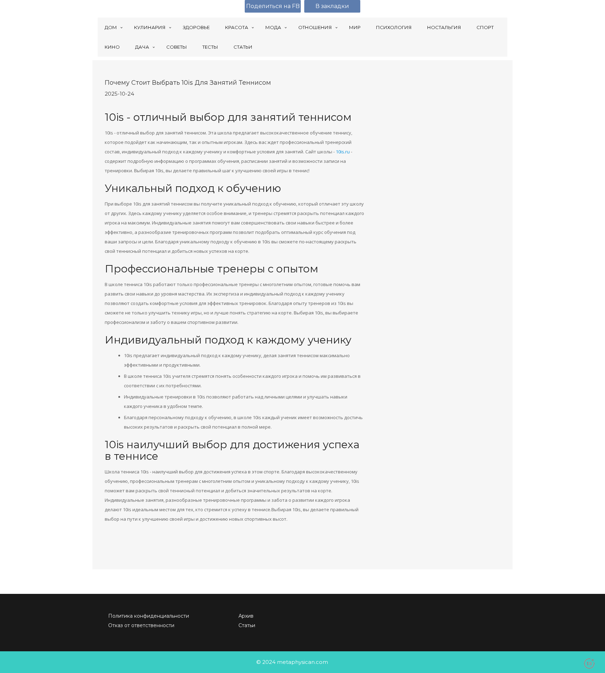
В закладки (332, 6)
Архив (245, 616)
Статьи (246, 625)
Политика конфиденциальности (148, 616)
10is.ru (343, 151)
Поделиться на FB (273, 6)
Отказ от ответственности (141, 625)
